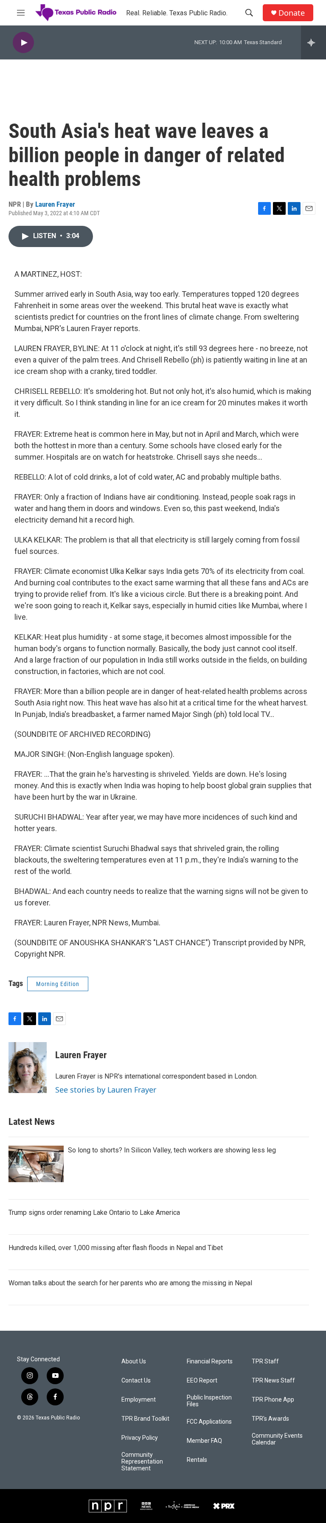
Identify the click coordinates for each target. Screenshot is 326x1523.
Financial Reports (210, 1361)
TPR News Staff (273, 1380)
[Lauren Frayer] (27, 1067)
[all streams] (313, 42)
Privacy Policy (139, 1438)
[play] (23, 43)
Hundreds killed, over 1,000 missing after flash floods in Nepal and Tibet (115, 1248)
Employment (138, 1400)
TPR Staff (265, 1361)
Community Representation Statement (142, 1462)
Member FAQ (204, 1441)
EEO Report (202, 1380)
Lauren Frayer (55, 204)
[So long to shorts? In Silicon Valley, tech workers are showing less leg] (36, 1164)
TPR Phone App (273, 1400)
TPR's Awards (270, 1419)
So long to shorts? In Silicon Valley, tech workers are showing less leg (172, 1150)
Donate (291, 12)
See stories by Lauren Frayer (105, 1090)
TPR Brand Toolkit (145, 1419)
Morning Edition (57, 984)
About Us (133, 1361)
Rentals (197, 1460)
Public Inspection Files (209, 1401)
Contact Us (136, 1380)
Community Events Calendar (277, 1439)
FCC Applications (209, 1422)
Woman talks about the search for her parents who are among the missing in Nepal (130, 1283)
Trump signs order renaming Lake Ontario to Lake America (94, 1212)
